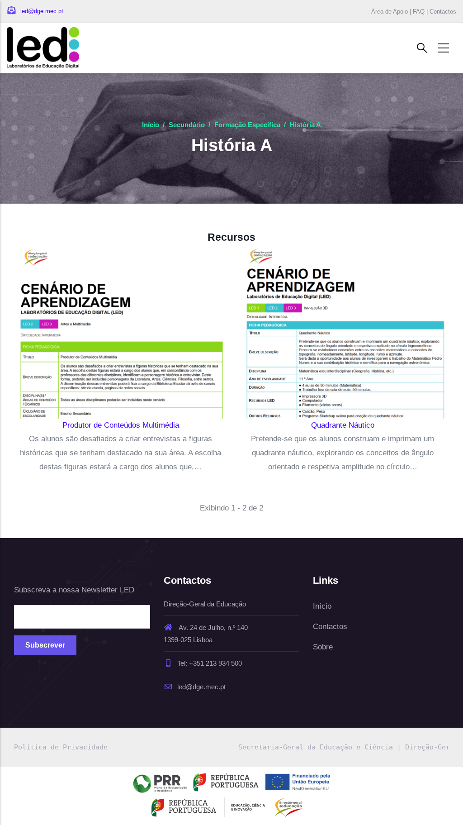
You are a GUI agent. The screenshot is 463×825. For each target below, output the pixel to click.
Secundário (187, 125)
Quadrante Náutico (342, 425)
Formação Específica (247, 125)
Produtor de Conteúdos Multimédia (120, 425)
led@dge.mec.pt (201, 687)
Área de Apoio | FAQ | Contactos (413, 11)
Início (150, 125)
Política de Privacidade (61, 747)
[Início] (43, 48)
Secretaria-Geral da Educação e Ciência (315, 747)
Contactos (330, 626)
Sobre (323, 647)
